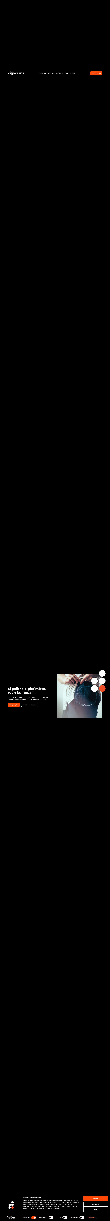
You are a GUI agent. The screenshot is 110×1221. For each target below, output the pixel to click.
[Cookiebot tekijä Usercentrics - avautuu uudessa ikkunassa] (11, 1217)
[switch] (51, 1217)
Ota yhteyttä (96, 73)
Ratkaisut (42, 73)
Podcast (68, 73)
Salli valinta (95, 1204)
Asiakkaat (51, 73)
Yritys (74, 73)
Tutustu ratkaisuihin (30, 705)
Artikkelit (59, 73)
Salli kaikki (95, 1198)
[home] (16, 73)
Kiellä (95, 1209)
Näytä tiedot (91, 1217)
